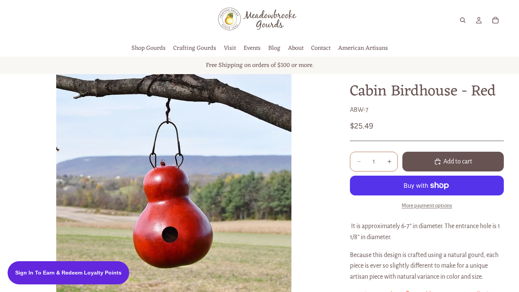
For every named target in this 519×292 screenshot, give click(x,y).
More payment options (427, 205)
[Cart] (495, 20)
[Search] (462, 20)
